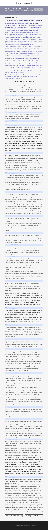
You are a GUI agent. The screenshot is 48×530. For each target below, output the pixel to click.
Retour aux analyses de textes (14, 515)
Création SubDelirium (31, 525)
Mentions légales (22, 525)
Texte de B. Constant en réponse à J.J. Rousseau (32, 516)
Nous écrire (14, 525)
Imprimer (37, 9)
